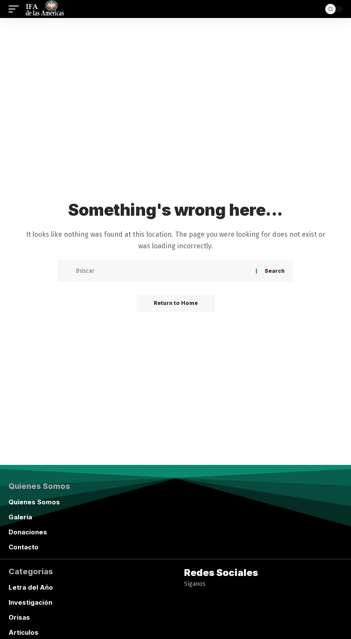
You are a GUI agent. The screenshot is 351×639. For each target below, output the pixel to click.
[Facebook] (189, 626)
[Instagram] (223, 626)
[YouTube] (206, 626)
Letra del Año (31, 587)
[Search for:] (162, 271)
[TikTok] (239, 626)
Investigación (30, 602)
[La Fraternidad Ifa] (44, 9)
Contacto (24, 547)
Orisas (19, 617)
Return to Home (176, 303)
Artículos (24, 632)
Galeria (20, 517)
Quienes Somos (34, 502)
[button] (16, 9)
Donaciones (28, 532)
